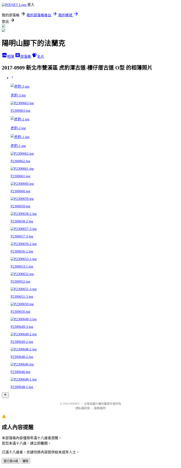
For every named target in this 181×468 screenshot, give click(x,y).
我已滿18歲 (11, 461)
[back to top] (5, 395)
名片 (40, 56)
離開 (25, 461)
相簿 (11, 56)
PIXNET (75, 403)
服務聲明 (100, 408)
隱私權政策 (82, 408)
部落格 (26, 56)
